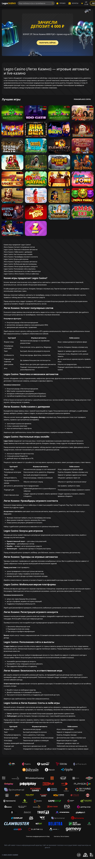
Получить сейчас (47, 43)
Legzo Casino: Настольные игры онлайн (18, 254)
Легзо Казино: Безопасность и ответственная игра (22, 271)
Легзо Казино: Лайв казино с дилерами (18, 252)
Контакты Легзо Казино (61, 836)
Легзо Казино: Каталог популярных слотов (19, 247)
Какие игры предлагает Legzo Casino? (17, 245)
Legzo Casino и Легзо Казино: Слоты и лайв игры (21, 274)
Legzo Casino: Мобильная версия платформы (20, 264)
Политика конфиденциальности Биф (37, 836)
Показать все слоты (82, 99)
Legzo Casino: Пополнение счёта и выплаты (19, 269)
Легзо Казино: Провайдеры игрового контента (21, 257)
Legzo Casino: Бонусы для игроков (16, 259)
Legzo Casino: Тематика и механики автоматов (20, 249)
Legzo (9, 3)
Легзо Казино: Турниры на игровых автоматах (20, 262)
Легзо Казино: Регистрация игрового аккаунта (20, 266)
